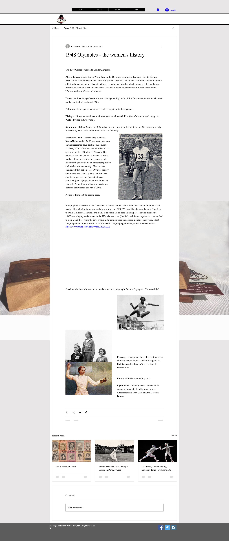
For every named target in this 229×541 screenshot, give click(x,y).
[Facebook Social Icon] (160, 527)
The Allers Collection (66, 466)
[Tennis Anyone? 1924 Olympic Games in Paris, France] (114, 451)
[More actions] (162, 46)
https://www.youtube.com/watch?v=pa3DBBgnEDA (87, 227)
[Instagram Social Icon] (173, 527)
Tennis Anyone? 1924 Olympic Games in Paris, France (113, 468)
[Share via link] (86, 412)
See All (174, 435)
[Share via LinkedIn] (79, 412)
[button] (158, 9)
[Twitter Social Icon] (167, 527)
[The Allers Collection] (71, 451)
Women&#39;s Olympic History (76, 28)
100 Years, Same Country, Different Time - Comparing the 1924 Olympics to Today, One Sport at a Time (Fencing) (157, 468)
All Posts (55, 28)
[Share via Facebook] (66, 412)
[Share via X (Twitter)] (73, 412)
